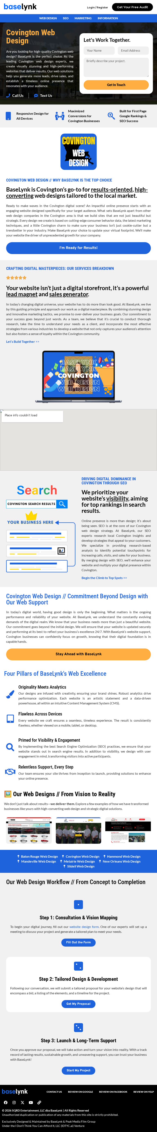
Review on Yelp (143, 1091)
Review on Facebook (113, 1091)
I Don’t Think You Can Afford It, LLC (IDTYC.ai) (44, 1125)
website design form (84, 927)
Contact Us (54, 1091)
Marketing (83, 18)
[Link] (39, 1102)
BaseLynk (56, 1121)
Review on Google (80, 1091)
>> (22, 341)
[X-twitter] (22, 1102)
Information (108, 18)
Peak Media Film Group (80, 1121)
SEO (65, 18)
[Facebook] (5, 1102)
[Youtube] (31, 1102)
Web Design (48, 18)
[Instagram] (14, 1102)
